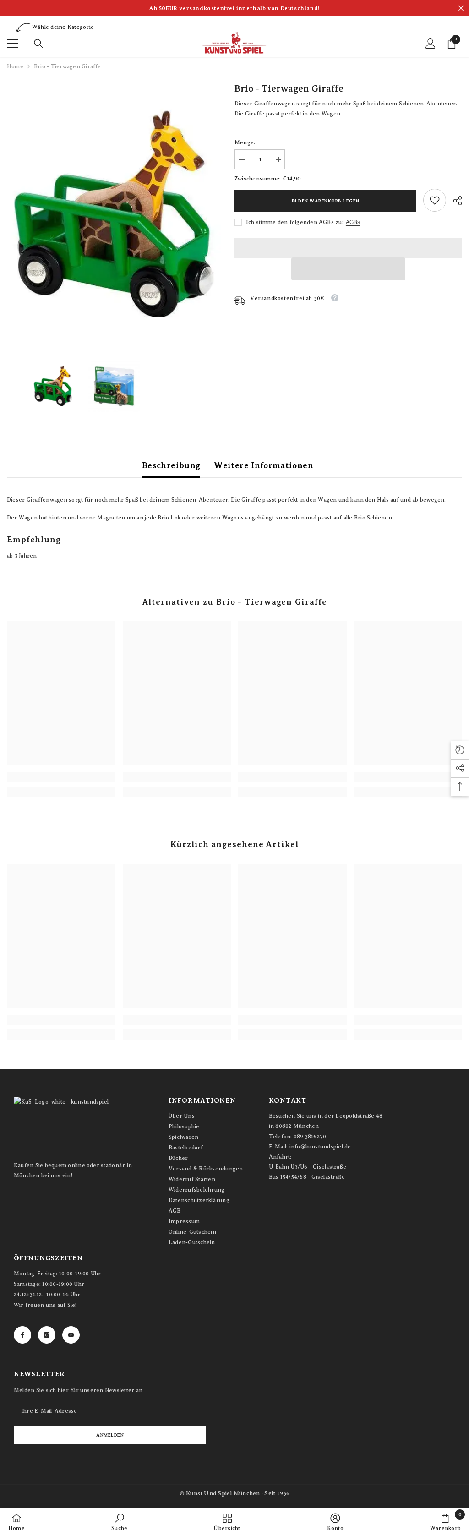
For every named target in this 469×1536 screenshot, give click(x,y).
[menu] (12, 43)
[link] (434, 200)
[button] (348, 268)
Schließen (461, 8)
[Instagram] (46, 1335)
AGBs (353, 222)
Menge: (244, 142)
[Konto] (430, 43)
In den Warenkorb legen (326, 200)
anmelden (110, 1435)
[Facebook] (22, 1335)
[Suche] (38, 43)
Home (15, 66)
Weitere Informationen (263, 465)
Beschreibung (171, 465)
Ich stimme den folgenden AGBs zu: (295, 222)
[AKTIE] (454, 201)
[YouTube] (71, 1335)
